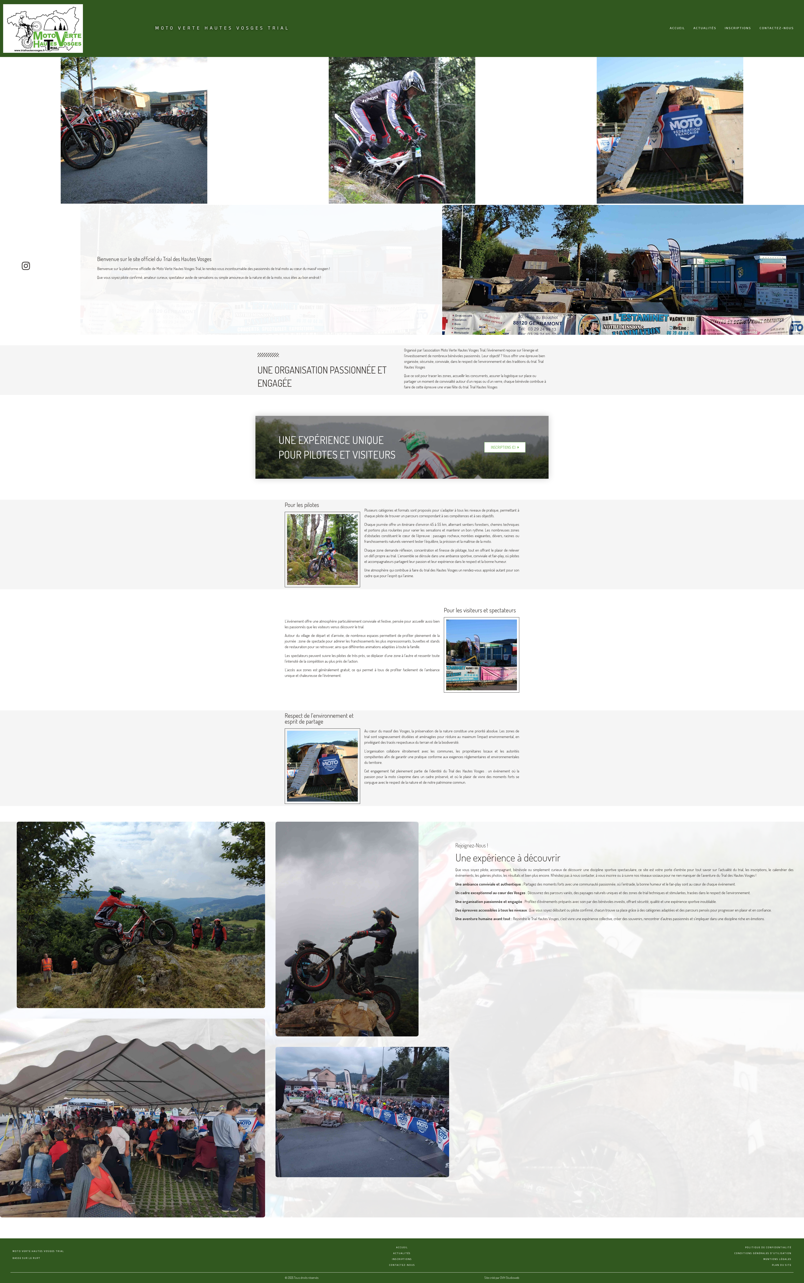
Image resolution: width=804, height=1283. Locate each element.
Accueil (677, 28)
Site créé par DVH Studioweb (501, 1278)
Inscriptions (738, 28)
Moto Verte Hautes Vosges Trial (222, 28)
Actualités (704, 28)
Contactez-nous (777, 28)
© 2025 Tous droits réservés (301, 1278)
